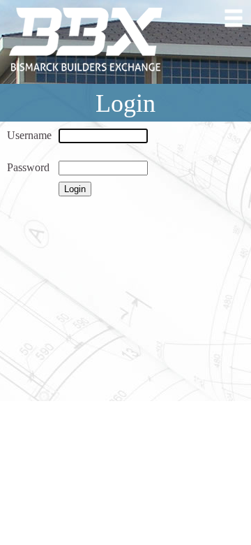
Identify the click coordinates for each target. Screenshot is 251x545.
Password (28, 167)
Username (29, 135)
